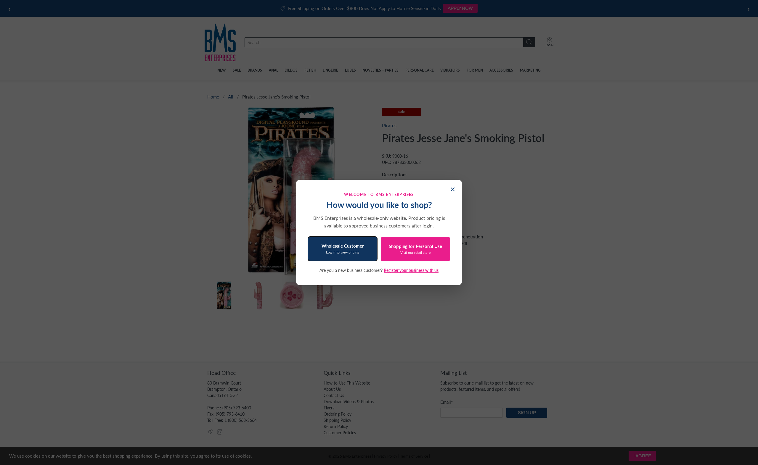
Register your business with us (411, 270)
